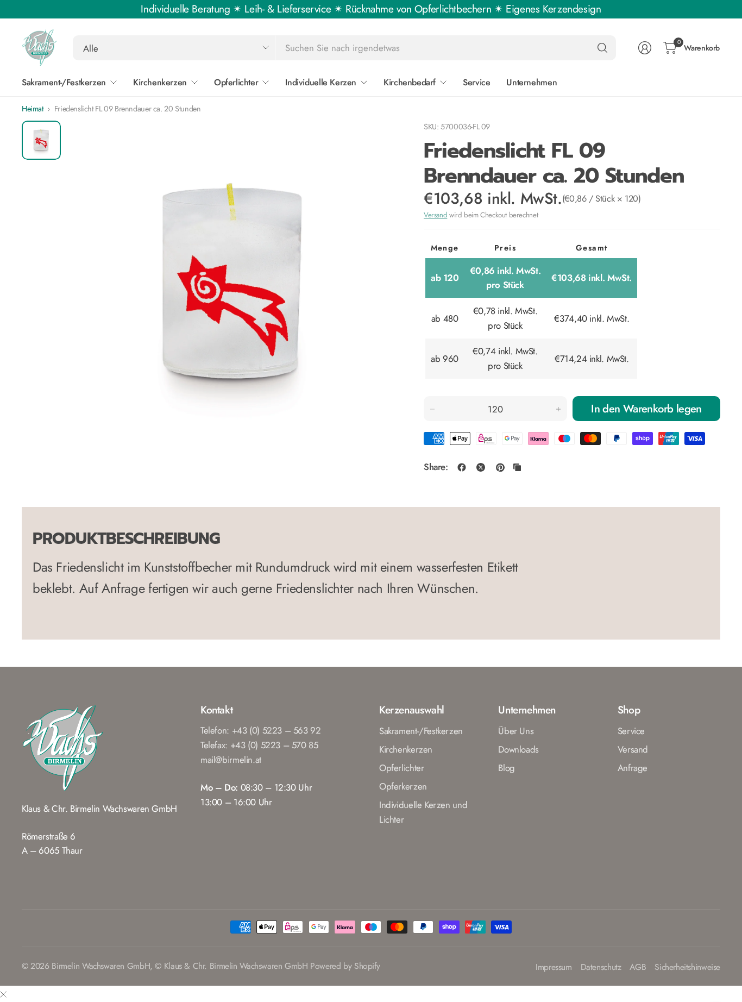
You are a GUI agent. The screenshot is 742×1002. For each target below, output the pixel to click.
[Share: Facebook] (462, 467)
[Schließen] (3, 994)
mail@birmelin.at (230, 759)
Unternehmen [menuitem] (531, 82)
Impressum (554, 967)
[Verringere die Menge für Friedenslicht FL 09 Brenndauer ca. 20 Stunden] (432, 409)
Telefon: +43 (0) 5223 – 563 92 (260, 730)
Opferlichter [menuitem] (236, 82)
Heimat (32, 108)
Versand (435, 215)
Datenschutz (601, 967)
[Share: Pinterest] (500, 467)
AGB (638, 967)
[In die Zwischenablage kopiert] (517, 467)
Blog (506, 767)
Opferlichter (401, 767)
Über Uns (515, 730)
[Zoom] (376, 141)
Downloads (518, 749)
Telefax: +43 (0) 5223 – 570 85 (259, 745)
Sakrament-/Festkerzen (421, 730)
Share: (436, 467)
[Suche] (602, 47)
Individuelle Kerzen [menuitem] (320, 82)
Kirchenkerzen (405, 749)
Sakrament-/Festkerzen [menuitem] (64, 82)
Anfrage (632, 767)
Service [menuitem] (476, 82)
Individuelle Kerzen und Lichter (423, 812)
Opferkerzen (403, 786)
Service (631, 730)
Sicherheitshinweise (687, 967)
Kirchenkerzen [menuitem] (160, 82)
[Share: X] (481, 467)
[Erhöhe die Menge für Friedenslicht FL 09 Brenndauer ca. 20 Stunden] (558, 409)
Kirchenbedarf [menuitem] (409, 82)
